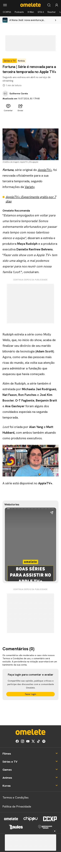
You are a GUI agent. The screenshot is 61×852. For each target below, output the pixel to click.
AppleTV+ (45, 170)
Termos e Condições (15, 797)
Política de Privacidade (17, 806)
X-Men (31, 12)
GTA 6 (41, 12)
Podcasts (19, 12)
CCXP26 (7, 12)
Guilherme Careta (18, 93)
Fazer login (30, 694)
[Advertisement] (30, 121)
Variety (30, 187)
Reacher (52, 12)
